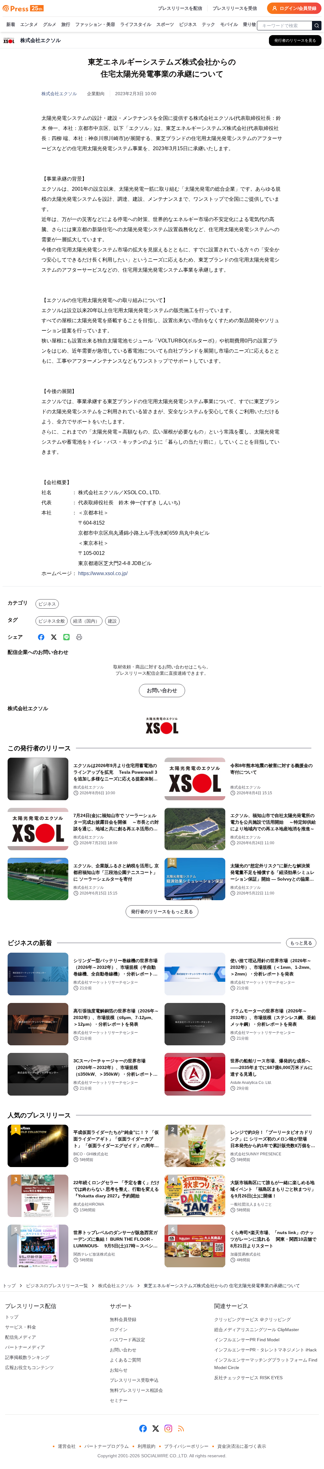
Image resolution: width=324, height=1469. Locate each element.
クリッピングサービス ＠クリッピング (252, 1319)
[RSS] (181, 1428)
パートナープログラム (106, 1446)
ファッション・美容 (95, 24)
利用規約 (146, 1446)
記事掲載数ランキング (27, 1357)
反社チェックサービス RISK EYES (248, 1377)
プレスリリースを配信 (180, 8)
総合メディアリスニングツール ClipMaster (256, 1329)
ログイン (119, 1329)
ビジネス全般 (51, 621)
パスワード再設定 (127, 1339)
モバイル (229, 24)
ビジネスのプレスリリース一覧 (57, 1285)
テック (208, 24)
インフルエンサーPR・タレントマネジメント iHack (265, 1349)
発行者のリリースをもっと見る (162, 911)
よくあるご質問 (125, 1359)
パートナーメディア (25, 1347)
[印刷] (79, 637)
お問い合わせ (162, 690)
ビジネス (188, 24)
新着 (10, 24)
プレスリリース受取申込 (134, 1380)
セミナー (119, 1400)
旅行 (65, 24)
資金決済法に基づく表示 (241, 1446)
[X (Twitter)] (54, 637)
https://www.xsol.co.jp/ (103, 573)
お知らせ (119, 1370)
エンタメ (29, 24)
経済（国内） (86, 621)
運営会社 (67, 1446)
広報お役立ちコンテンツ (29, 1367)
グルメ (49, 24)
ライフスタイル (135, 24)
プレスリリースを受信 (235, 8)
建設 (112, 621)
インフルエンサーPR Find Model (246, 1339)
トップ (9, 1285)
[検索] (316, 25)
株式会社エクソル (59, 93)
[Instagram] (168, 1428)
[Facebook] (41, 637)
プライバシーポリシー (186, 1446)
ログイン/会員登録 (298, 8)
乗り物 (249, 24)
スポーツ (165, 24)
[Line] (66, 637)
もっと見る (301, 942)
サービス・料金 (20, 1327)
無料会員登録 (123, 1319)
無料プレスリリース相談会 (136, 1390)
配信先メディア (20, 1337)
